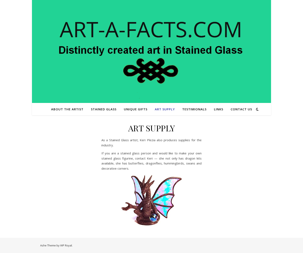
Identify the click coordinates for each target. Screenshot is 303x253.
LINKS (218, 109)
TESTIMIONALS (194, 109)
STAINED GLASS (103, 109)
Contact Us (241, 109)
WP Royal (66, 245)
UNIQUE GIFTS (135, 109)
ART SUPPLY (165, 109)
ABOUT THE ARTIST (67, 109)
